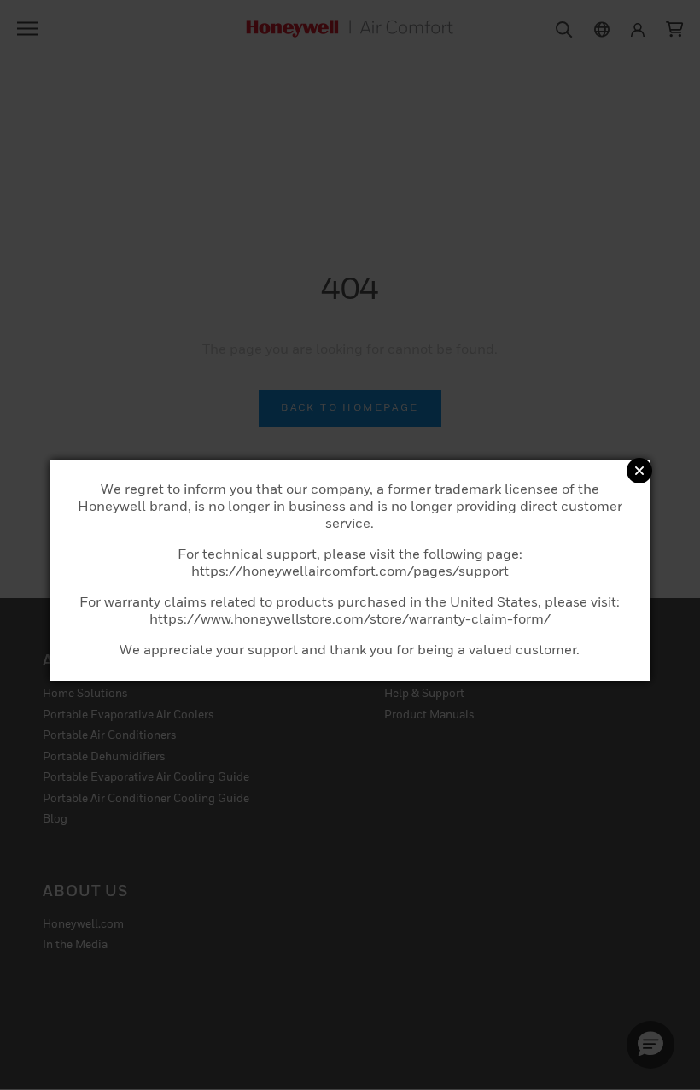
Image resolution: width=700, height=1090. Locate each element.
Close (639, 470)
